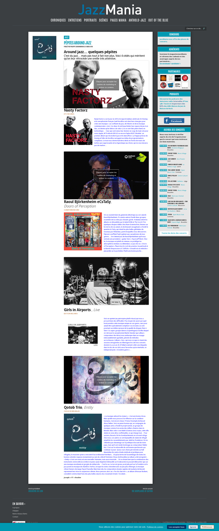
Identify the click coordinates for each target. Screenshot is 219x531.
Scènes (103, 20)
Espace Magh (176, 222)
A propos (16, 508)
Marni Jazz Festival (178, 196)
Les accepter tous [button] (176, 527)
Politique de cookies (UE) (196, 522)
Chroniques (58, 20)
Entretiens (75, 20)
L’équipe (16, 511)
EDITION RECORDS (71, 314)
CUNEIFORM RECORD (71, 210)
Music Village (182, 153)
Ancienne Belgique (178, 148)
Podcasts (174, 94)
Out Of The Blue (158, 20)
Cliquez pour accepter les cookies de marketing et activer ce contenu (106, 84)
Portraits (90, 20)
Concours (174, 34)
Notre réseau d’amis (20, 514)
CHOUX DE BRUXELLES (72, 411)
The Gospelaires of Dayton (142, 491)
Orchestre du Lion (35, 491)
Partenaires (174, 71)
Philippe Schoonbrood (77, 46)
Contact (15, 517)
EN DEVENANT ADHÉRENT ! (170, 64)
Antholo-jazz (137, 20)
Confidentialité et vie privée (174, 522)
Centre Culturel (183, 176)
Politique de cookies (155, 527)
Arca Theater (181, 159)
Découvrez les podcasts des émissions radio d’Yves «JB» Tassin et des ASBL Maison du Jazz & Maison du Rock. (174, 103)
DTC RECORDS (69, 114)
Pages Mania (118, 20)
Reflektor (180, 181)
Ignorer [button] (193, 527)
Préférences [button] (207, 527)
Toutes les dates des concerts (174, 233)
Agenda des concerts (174, 130)
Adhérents (174, 49)
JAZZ (67, 37)
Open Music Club (178, 214)
